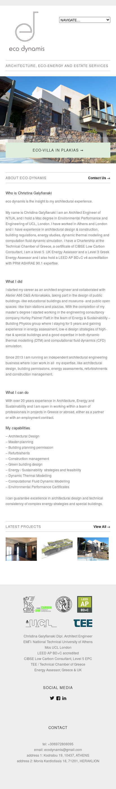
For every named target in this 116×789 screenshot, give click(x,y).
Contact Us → (99, 177)
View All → (101, 526)
